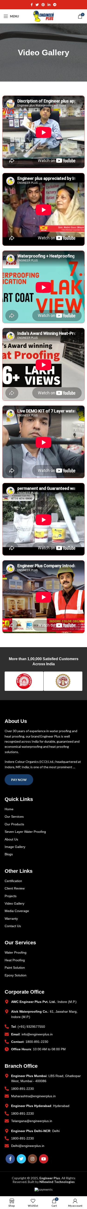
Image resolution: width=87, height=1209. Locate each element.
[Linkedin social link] (49, 5)
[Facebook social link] (31, 5)
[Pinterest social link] (43, 5)
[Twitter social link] (37, 5)
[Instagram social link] (32, 1158)
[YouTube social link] (43, 1158)
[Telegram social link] (55, 5)
